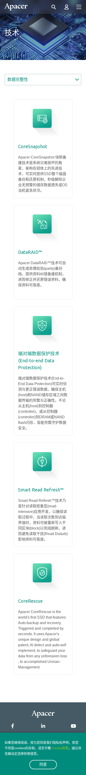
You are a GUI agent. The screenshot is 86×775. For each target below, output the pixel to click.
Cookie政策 (60, 748)
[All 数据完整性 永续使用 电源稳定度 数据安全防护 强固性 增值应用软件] (43, 79)
